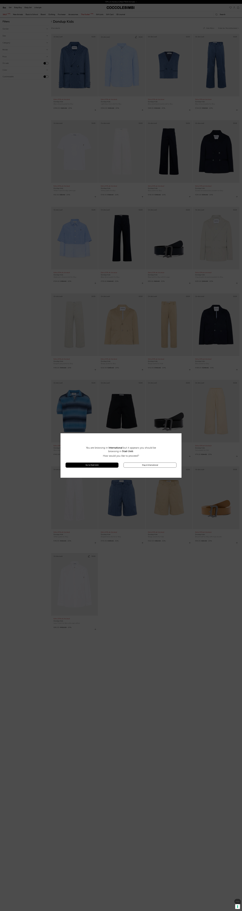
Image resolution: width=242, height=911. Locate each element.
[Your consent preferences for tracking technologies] (237, 906)
